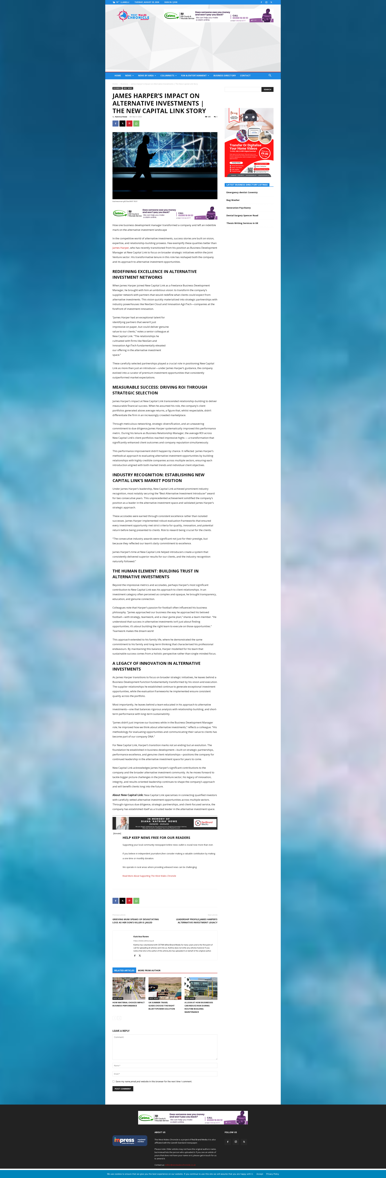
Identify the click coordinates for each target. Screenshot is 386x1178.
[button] (270, 75)
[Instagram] (266, 2)
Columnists (167, 75)
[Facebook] (261, 2)
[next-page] (119, 1018)
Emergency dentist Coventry (242, 192)
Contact (245, 75)
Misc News (127, 88)
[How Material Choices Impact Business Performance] (128, 988)
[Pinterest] (129, 123)
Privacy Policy (272, 1174)
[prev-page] (114, 1018)
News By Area (146, 75)
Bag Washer (233, 200)
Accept (259, 1174)
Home (118, 75)
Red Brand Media (199, 1139)
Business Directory (225, 75)
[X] (271, 2)
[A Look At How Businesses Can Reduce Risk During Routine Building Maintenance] (201, 988)
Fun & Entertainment (194, 75)
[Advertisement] (193, 49)
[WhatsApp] (136, 123)
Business (124, 84)
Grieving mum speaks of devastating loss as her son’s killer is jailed (135, 921)
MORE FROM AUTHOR (149, 970)
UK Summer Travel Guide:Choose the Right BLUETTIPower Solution (162, 1005)
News (128, 75)
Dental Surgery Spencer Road (242, 215)
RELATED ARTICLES (124, 970)
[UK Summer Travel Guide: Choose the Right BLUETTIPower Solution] (165, 988)
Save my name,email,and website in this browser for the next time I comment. (154, 1081)
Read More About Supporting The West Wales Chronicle (149, 875)
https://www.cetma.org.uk (143, 941)
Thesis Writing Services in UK (242, 223)
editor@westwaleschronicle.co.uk (180, 1165)
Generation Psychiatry (238, 207)
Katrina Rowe (121, 117)
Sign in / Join (170, 2)
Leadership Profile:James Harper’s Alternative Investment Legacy (196, 921)
